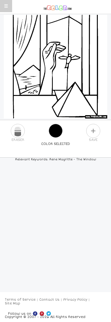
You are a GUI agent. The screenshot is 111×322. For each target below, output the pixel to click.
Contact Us (49, 300)
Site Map (12, 303)
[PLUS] (93, 131)
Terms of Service (20, 300)
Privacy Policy (75, 300)
